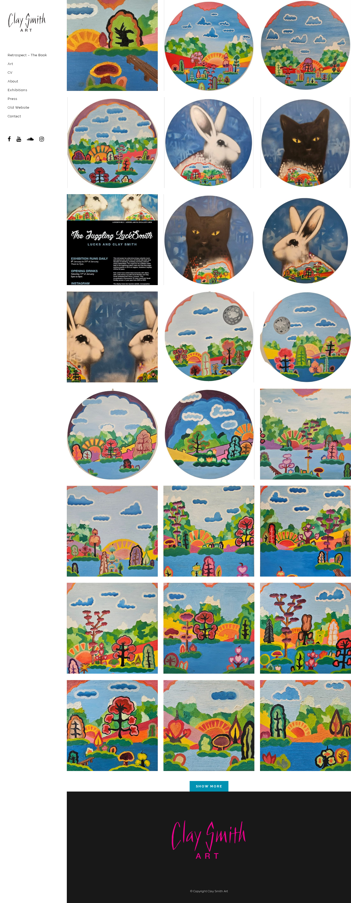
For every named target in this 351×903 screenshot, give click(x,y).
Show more (209, 786)
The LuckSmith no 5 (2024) (209, 131)
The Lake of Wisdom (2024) (209, 34)
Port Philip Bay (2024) (305, 325)
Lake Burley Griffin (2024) (305, 520)
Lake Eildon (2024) (209, 520)
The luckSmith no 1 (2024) (305, 228)
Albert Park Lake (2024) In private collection (112, 714)
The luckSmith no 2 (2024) (112, 325)
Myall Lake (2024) (306, 422)
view (112, 57)
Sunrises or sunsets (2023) (209, 422)
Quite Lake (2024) (305, 34)
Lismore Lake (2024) (112, 131)
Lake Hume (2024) (112, 520)
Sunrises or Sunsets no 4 (112, 422)
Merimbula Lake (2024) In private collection (305, 617)
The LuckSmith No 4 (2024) (306, 131)
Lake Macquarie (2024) (112, 617)
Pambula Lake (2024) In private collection (209, 617)
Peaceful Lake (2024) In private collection (209, 714)
